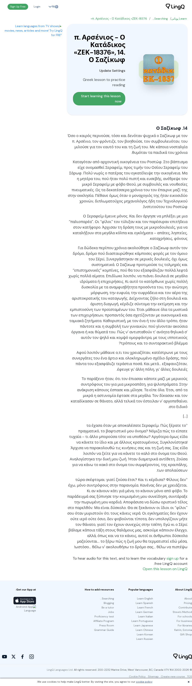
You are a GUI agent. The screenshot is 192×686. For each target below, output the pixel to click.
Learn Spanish (144, 603)
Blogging (109, 603)
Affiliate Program (103, 621)
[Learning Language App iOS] (25, 600)
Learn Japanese (143, 625)
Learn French (145, 607)
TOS (189, 676)
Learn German (144, 612)
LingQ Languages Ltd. (60, 669)
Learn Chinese (144, 630)
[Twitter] (13, 656)
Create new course (173, 676)
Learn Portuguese (142, 621)
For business (184, 621)
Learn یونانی (179, 19)
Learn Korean (145, 634)
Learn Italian (145, 616)
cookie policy (144, 681)
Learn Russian (144, 639)
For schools (185, 616)
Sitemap (153, 676)
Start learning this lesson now (101, 99)
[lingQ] (175, 7)
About (188, 598)
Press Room (106, 625)
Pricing (188, 603)
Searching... (160, 19)
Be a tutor (108, 607)
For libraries (185, 625)
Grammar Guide (104, 630)
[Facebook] (22, 656)
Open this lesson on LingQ (165, 568)
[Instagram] (31, 656)
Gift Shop (186, 634)
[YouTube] (4, 656)
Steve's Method (182, 612)
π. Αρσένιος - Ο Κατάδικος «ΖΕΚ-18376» (119, 19)
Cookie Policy (137, 676)
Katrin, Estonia (183, 630)
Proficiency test (104, 616)
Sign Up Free (18, 6)
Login (37, 6)
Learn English (145, 598)
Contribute (185, 607)
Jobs (111, 612)
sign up (172, 558)
